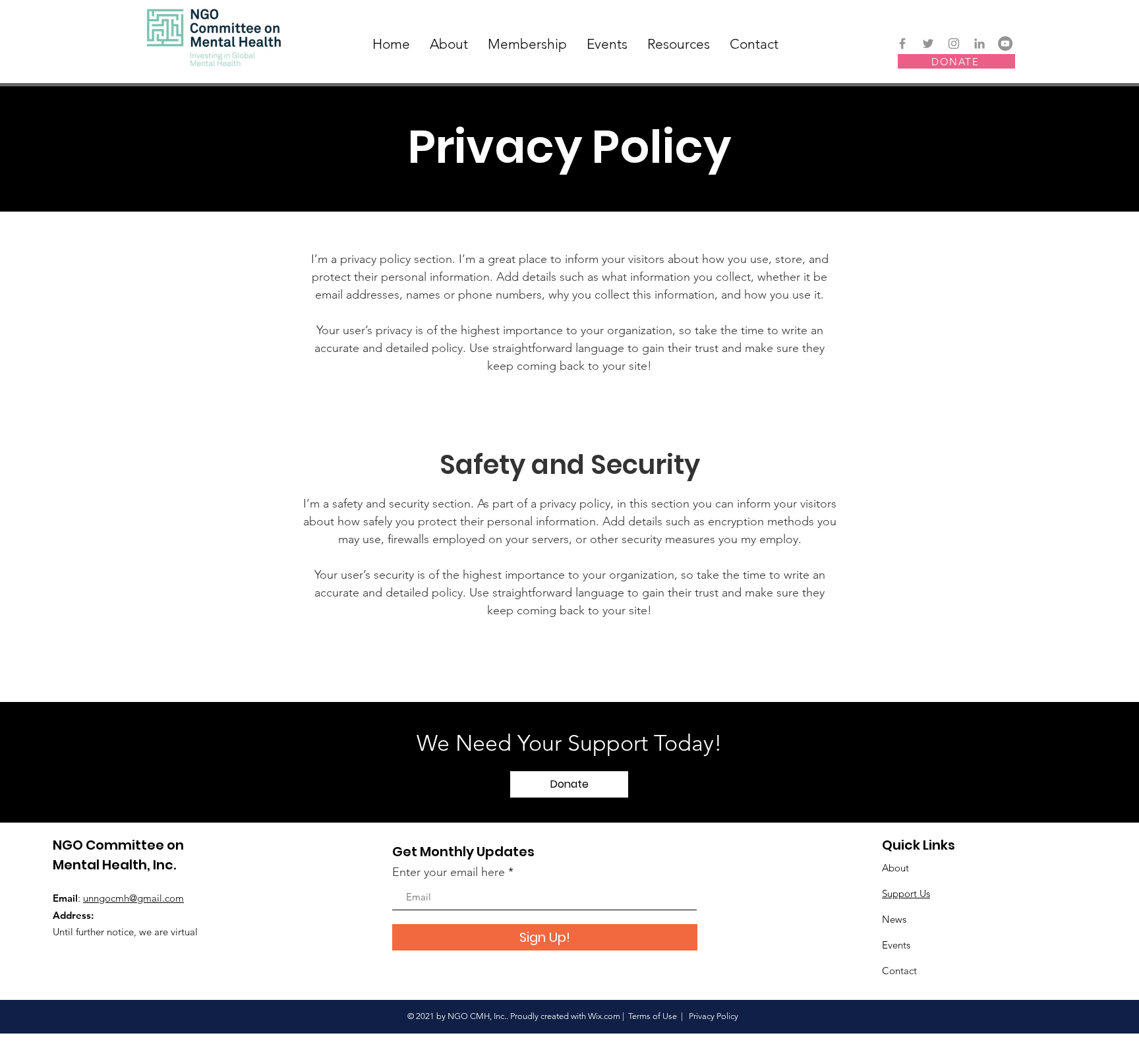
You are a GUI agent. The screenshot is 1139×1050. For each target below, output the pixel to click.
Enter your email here (448, 872)
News (894, 919)
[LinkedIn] (979, 43)
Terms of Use (652, 1016)
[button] (569, 784)
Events (896, 945)
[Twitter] (928, 43)
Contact (899, 970)
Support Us (906, 893)
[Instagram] (954, 43)
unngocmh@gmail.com (133, 898)
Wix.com (604, 1016)
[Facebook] (902, 43)
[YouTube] (1005, 43)
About (895, 867)
